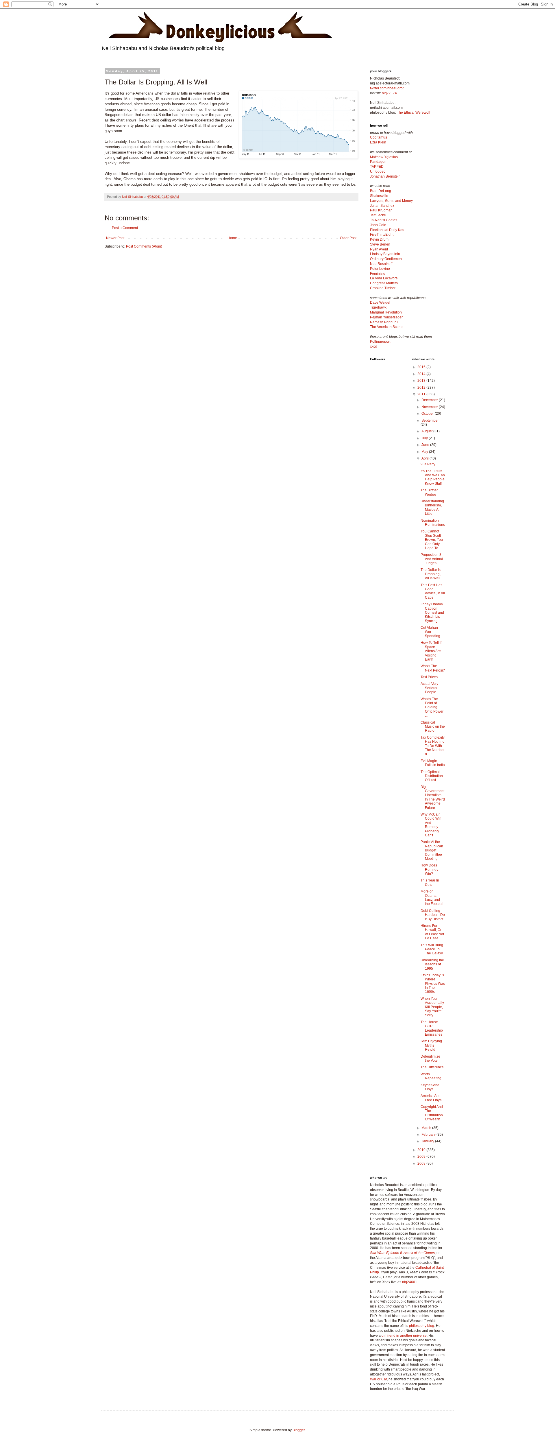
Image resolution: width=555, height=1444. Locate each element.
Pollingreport (380, 342)
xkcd (373, 346)
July (425, 438)
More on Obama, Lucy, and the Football (432, 897)
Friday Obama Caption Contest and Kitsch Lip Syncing (432, 612)
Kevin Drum (379, 239)
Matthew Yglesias (384, 157)
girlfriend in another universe (404, 1336)
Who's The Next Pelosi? (433, 668)
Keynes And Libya (430, 1087)
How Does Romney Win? (429, 869)
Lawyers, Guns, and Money (391, 201)
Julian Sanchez (382, 206)
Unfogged (378, 171)
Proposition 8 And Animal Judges (432, 559)
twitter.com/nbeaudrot (387, 88)
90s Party (428, 464)
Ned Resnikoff (381, 264)
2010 (421, 1150)
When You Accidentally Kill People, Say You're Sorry (432, 1007)
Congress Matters (384, 283)
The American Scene (386, 327)
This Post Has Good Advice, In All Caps (433, 591)
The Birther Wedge (429, 492)
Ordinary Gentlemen (386, 259)
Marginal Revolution (386, 312)
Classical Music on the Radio (433, 726)
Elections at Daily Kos (387, 230)
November (430, 407)
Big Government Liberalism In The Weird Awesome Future (433, 797)
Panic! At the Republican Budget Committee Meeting (432, 850)
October (428, 414)
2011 (421, 394)
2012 (421, 388)
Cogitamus (378, 137)
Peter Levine (380, 269)
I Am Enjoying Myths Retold (431, 1045)
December (430, 400)
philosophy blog (421, 1326)
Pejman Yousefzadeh (387, 317)
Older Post (348, 238)
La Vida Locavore (384, 278)
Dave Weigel (380, 302)
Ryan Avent (379, 249)
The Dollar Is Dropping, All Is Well (431, 574)
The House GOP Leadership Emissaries (432, 1028)
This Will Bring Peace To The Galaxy (432, 949)
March (426, 1128)
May (425, 452)
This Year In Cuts (430, 882)
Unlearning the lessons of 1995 (432, 964)
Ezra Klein (378, 142)
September (430, 420)
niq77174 (389, 93)
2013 (421, 381)
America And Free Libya (431, 1098)
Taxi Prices (429, 677)
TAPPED (377, 167)
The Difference (432, 1067)
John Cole (378, 225)
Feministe (377, 274)
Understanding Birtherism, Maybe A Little (432, 507)
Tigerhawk (378, 307)
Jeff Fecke (378, 215)
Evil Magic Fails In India (433, 763)
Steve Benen (380, 244)
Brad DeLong (380, 191)
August (427, 431)
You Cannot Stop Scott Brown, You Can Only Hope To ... (432, 539)
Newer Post (115, 238)
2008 (421, 1163)
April (425, 458)
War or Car (378, 1379)
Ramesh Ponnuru (384, 322)
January (428, 1141)
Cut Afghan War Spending (430, 632)
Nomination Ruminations (433, 523)
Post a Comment (125, 228)
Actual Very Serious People (429, 688)
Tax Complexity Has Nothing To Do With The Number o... (433, 745)
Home (232, 238)
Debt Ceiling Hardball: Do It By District (433, 915)
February (428, 1135)
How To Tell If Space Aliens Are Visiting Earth (431, 651)
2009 (421, 1157)
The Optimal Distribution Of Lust (432, 776)
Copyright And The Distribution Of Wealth (432, 1113)
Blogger (299, 1430)
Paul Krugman (381, 210)
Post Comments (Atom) (144, 246)
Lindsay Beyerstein (385, 254)
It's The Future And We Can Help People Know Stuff (433, 477)
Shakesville (379, 196)
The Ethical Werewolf (413, 112)
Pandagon (378, 162)
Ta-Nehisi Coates (383, 220)
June (425, 445)
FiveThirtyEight (381, 235)
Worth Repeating (431, 1076)
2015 (421, 367)
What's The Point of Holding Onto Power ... (432, 707)
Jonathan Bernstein (385, 176)
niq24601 (409, 1282)
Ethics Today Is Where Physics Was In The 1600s (433, 983)
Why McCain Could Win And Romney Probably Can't (431, 824)
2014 (421, 374)
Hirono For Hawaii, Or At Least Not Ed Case (432, 932)
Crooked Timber (382, 288)
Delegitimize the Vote (430, 1058)
